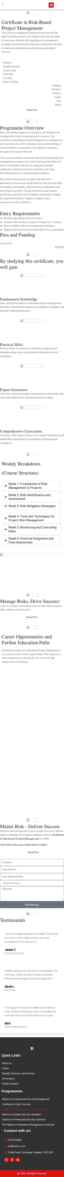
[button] (51, 5)
